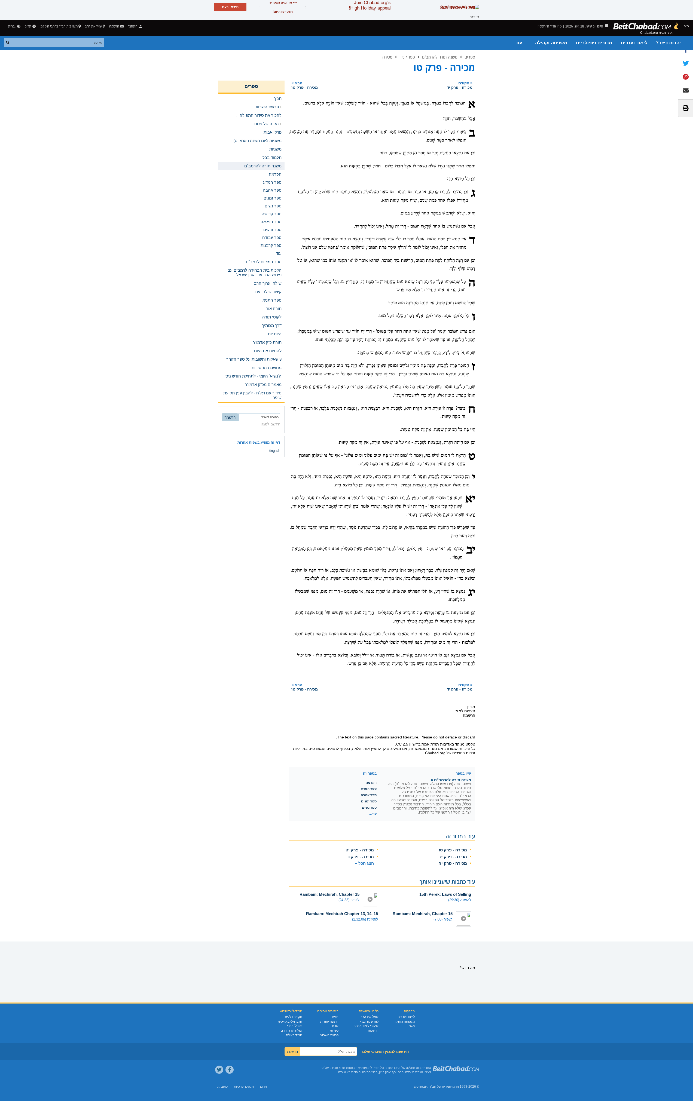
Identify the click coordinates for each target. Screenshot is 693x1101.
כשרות (334, 1030)
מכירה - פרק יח (452, 863)
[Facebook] (229, 1070)
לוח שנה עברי (369, 1021)
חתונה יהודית (329, 1021)
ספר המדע (369, 789)
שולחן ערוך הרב (291, 1030)
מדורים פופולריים (594, 43)
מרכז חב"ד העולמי (333, 1067)
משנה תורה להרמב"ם (439, 57)
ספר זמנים (369, 801)
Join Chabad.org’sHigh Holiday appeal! (370, 5)
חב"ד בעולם (294, 1035)
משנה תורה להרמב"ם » (451, 780)
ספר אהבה (369, 795)
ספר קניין (407, 57)
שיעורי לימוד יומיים (365, 1026)
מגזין (411, 1026)
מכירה (387, 57)
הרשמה (373, 1030)
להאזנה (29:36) (459, 900)
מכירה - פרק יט (360, 850)
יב (470, 550)
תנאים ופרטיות (244, 1086)
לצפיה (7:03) (443, 919)
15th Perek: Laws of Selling (445, 894)
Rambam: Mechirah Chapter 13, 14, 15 (342, 913)
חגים (335, 1017)
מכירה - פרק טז (453, 850)
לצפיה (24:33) (348, 900)
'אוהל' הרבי (294, 1026)
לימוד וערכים (634, 43)
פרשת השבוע (329, 1035)
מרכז (455, 1086)
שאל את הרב (93, 26)
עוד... (373, 814)
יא (470, 499)
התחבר (133, 26)
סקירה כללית (293, 1017)
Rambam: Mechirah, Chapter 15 (329, 894)
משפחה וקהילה (551, 43)
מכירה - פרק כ (360, 856)
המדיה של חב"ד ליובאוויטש (432, 1086)
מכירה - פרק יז (453, 856)
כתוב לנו (222, 1086)
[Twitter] (219, 1070)
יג (471, 593)
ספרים (470, 57)
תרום (28, 26)
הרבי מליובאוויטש (290, 1021)
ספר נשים (369, 807)
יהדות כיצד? (668, 43)
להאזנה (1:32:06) (365, 919)
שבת (335, 1026)
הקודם (459, 85)
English (274, 451)
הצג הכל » (364, 863)
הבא (304, 85)
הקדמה (371, 782)
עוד (279, 253)
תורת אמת (430, 744)
